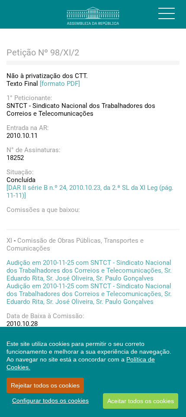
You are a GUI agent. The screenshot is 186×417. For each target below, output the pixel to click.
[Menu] (167, 13)
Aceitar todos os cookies (140, 400)
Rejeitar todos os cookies (45, 385)
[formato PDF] (60, 84)
